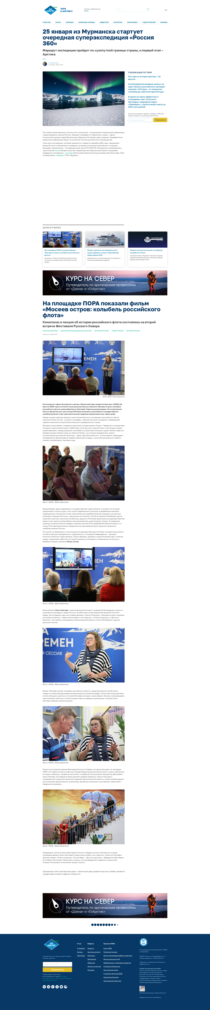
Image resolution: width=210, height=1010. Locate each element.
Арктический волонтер (112, 981)
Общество (104, 22)
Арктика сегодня (94, 952)
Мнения (163, 22)
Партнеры (81, 955)
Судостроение (149, 22)
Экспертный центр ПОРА (152, 968)
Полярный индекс (110, 952)
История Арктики (101, 331)
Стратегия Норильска (111, 966)
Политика (117, 22)
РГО (44, 59)
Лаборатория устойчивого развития (117, 963)
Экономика (132, 22)
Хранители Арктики (111, 977)
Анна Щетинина (54, 63)
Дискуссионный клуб (111, 959)
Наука (58, 22)
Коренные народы (86, 22)
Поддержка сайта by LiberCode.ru (150, 997)
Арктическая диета (110, 970)
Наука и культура (94, 966)
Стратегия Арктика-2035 (112, 974)
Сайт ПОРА (107, 948)
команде (69, 153)
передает (60, 155)
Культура (47, 22)
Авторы (80, 952)
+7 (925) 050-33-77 (158, 958)
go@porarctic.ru (144, 964)
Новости (91, 948)
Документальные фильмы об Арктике (76, 331)
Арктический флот (50, 331)
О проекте (81, 948)
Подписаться (160, 120)
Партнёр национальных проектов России (152, 993)
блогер (58, 150)
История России (133, 331)
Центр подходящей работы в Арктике (117, 955)
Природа (70, 22)
